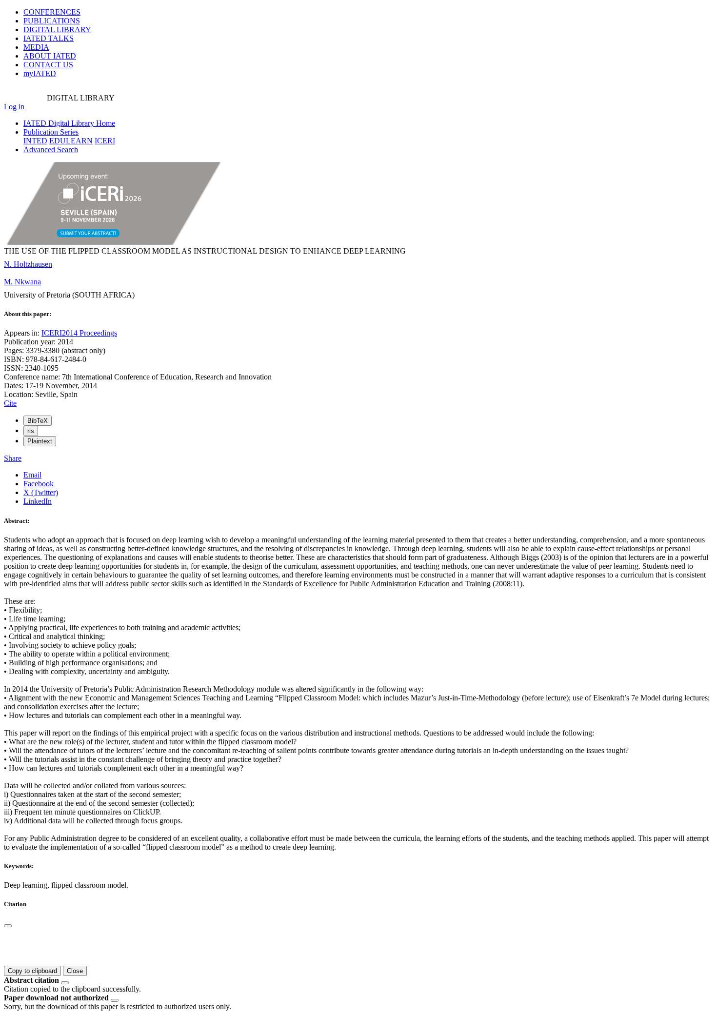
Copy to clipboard (32, 971)
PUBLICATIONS (51, 21)
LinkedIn (37, 501)
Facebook (38, 483)
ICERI (105, 141)
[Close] (8, 925)
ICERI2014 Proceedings (79, 333)
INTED (35, 141)
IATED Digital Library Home (69, 123)
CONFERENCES (51, 12)
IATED (48, 38)
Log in (14, 106)
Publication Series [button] (51, 132)
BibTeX (37, 420)
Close (75, 971)
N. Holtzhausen (28, 264)
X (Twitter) (40, 492)
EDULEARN (71, 141)
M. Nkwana (22, 282)
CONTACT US (48, 64)
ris (30, 431)
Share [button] (12, 458)
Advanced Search (50, 149)
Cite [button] (10, 403)
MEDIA (36, 47)
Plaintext (39, 441)
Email (32, 475)
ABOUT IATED (49, 56)
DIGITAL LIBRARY (57, 29)
